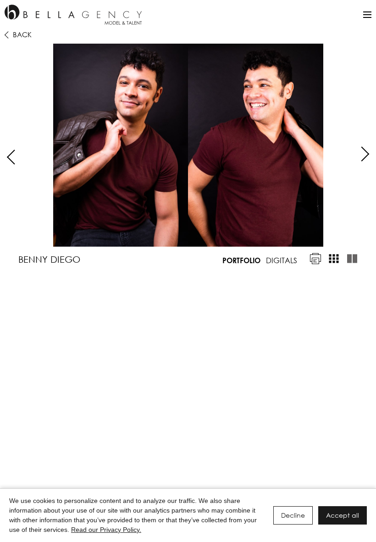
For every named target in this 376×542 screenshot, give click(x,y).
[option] (188, 145)
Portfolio (241, 260)
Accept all (342, 515)
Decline (293, 515)
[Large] (352, 258)
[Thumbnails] (333, 258)
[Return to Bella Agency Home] (73, 15)
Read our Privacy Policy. (106, 529)
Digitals (281, 260)
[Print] (315, 258)
